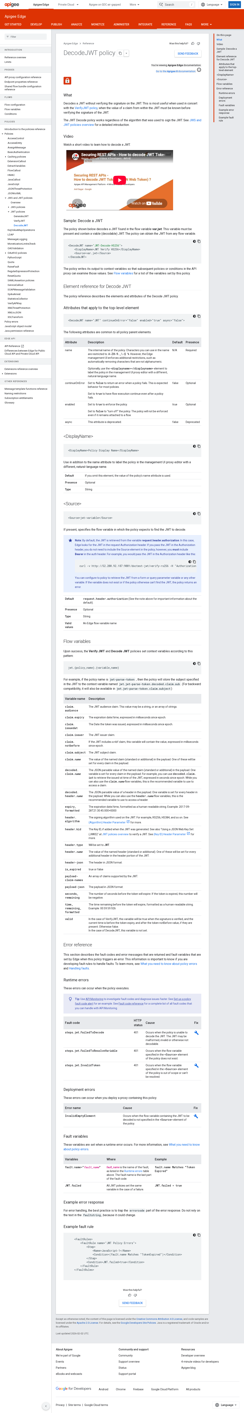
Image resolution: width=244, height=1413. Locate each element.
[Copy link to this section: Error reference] (96, 945)
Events (60, 1361)
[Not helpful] (198, 43)
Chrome (121, 1389)
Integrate (145, 24)
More (133, 4)
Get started (13, 24)
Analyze (76, 24)
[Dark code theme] (194, 241)
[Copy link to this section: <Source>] (85, 504)
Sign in (234, 4)
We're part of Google (68, 1355)
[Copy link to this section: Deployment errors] (99, 1090)
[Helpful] (193, 43)
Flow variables (123, 273)
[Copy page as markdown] (120, 53)
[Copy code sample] (199, 241)
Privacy (60, 1405)
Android (103, 1389)
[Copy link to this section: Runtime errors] (92, 980)
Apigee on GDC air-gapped (105, 4)
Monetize (97, 24)
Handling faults (79, 968)
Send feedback (188, 53)
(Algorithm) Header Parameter (107, 822)
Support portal (127, 1373)
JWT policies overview (115, 834)
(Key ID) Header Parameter (170, 834)
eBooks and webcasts (69, 1373)
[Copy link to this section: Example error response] (108, 1202)
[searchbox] (26, 37)
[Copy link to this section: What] (76, 95)
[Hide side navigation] (46, 1406)
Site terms (74, 1405)
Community (126, 1355)
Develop (36, 24)
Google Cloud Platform (164, 1389)
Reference (168, 24)
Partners (61, 1367)
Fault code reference (131, 1003)
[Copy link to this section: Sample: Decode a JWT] (106, 221)
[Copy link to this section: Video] (77, 136)
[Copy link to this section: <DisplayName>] (97, 436)
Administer (121, 24)
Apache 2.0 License (87, 1322)
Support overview (129, 1361)
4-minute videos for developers (200, 1361)
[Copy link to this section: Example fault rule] (97, 1227)
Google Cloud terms (96, 1405)
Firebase (138, 1389)
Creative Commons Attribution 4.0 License (159, 1319)
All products (193, 1389)
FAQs (188, 24)
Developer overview (193, 1355)
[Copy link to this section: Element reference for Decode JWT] (135, 287)
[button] (25, 134)
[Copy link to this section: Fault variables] (92, 1136)
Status (123, 1367)
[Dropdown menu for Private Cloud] (79, 4)
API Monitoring (94, 999)
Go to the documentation (175, 71)
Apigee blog (188, 1367)
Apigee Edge (41, 4)
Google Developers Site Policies (138, 1322)
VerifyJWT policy (86, 108)
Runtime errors (133, 1171)
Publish (56, 24)
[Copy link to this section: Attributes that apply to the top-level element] (143, 308)
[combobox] (176, 4)
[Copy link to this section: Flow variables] (94, 641)
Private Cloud (66, 4)
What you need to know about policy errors (168, 964)
